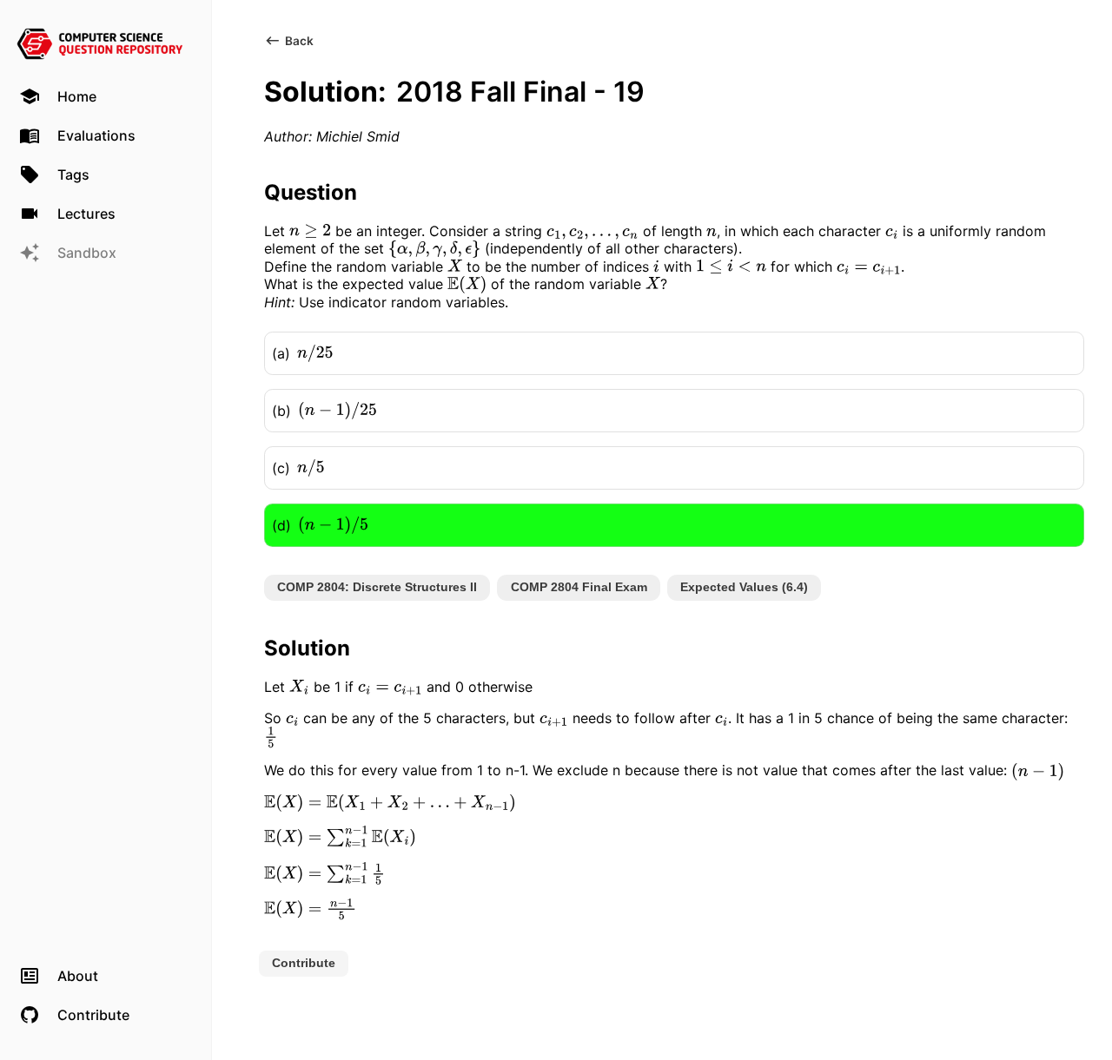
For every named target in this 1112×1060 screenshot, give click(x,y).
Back (299, 41)
